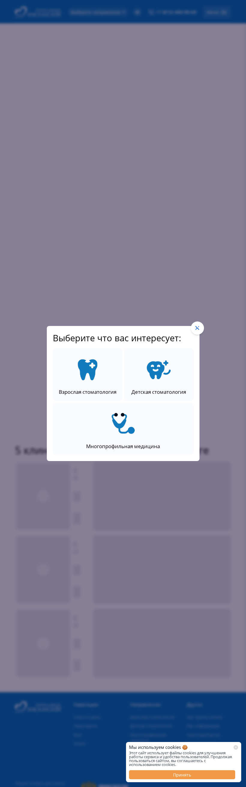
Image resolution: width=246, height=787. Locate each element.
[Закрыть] (235, 747)
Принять (182, 775)
